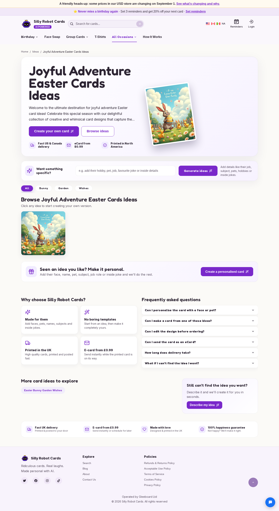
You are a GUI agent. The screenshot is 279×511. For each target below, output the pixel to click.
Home (24, 51)
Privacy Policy (152, 485)
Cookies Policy (153, 479)
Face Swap (52, 36)
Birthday (28, 37)
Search (87, 463)
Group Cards (75, 36)
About (86, 474)
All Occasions (122, 37)
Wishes (84, 188)
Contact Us (89, 479)
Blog (85, 468)
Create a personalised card (224, 271)
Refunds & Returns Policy (159, 463)
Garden (63, 188)
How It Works (152, 36)
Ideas (35, 51)
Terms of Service (154, 474)
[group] (43, 233)
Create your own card (51, 131)
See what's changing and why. (198, 3)
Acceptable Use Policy (157, 468)
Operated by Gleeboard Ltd (139, 496)
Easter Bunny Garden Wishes (43, 390)
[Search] (139, 24)
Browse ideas (98, 131)
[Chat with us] (270, 502)
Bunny (43, 188)
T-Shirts (100, 36)
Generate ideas (196, 171)
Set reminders (196, 11)
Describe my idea (202, 405)
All (27, 188)
